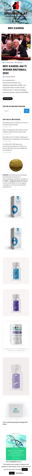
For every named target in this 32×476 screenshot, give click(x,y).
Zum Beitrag (7, 98)
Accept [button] (25, 469)
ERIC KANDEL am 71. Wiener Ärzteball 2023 (15, 69)
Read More (19, 473)
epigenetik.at (16, 13)
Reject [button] (12, 473)
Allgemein (20, 62)
